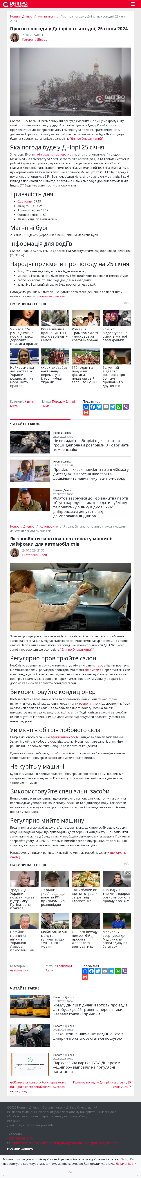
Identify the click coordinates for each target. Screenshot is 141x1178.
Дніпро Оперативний (86, 139)
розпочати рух (89, 703)
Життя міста (46, 16)
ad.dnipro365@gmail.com (101, 1143)
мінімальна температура (55, 154)
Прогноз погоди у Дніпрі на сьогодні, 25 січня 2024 (102, 1084)
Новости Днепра (22, 526)
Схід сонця (24, 201)
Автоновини (49, 526)
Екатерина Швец (34, 555)
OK (70, 1172)
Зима (45, 406)
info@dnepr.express (25, 1143)
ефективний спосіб (64, 737)
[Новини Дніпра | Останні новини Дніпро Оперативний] (15, 4)
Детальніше (124, 1164)
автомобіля (92, 670)
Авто (49, 970)
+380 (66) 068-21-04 (20, 1138)
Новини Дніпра (21, 16)
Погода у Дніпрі (63, 401)
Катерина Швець (34, 39)
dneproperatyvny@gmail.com (61, 1143)
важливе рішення (52, 296)
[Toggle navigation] (133, 4)
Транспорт (64, 966)
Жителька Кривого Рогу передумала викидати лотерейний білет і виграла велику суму (38, 1086)
